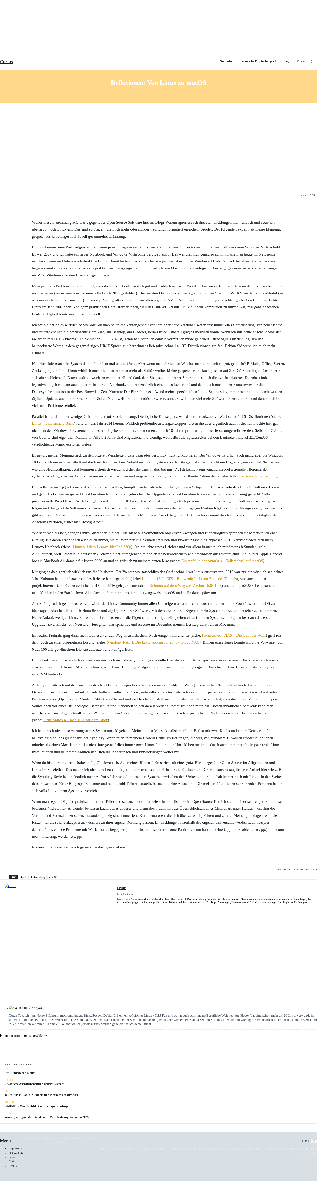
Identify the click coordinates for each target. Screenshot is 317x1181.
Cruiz (121, 888)
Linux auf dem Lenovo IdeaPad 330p (102, 547)
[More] (309, 1045)
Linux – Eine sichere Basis (53, 423)
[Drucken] (294, 1045)
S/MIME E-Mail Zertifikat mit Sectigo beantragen (37, 1106)
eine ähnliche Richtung (260, 476)
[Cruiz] (59, 938)
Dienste (10, 1102)
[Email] (278, 1045)
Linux (8, 1069)
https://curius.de (125, 894)
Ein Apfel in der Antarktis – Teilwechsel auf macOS (222, 561)
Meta (8, 1113)
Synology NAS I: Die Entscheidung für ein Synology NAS (153, 642)
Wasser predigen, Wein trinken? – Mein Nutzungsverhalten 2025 (47, 1117)
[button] (312, 61)
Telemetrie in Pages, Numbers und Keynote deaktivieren (41, 1094)
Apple (23, 877)
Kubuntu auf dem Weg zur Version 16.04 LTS (185, 585)
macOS (53, 877)
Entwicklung (38, 877)
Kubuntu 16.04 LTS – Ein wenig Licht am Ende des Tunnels (189, 578)
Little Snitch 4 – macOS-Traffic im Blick (75, 720)
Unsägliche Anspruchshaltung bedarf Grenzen (34, 1083)
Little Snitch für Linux (20, 1072)
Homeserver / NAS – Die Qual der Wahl (234, 635)
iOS (7, 1091)
